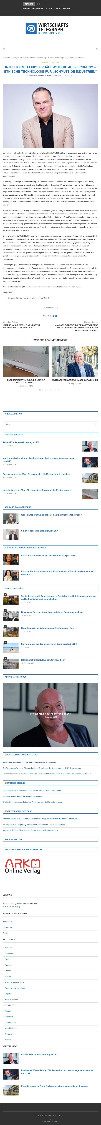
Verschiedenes (11, 1028)
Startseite (6, 58)
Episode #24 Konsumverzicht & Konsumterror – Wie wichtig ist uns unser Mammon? (57, 572)
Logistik (8, 994)
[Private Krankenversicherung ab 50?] (90, 446)
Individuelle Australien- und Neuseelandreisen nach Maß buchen (29, 762)
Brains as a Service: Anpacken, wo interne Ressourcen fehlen (52, 612)
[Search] (97, 49)
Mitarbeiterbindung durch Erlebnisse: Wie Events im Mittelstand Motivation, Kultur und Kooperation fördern (47, 774)
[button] (37, 4)
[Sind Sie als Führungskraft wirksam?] (11, 534)
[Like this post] (45, 316)
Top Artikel (9, 1017)
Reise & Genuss (11, 999)
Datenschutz (8, 927)
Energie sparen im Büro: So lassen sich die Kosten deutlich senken (36, 474)
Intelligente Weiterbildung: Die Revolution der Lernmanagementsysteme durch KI (38, 459)
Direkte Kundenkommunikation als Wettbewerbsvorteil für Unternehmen (32, 802)
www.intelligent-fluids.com (43, 287)
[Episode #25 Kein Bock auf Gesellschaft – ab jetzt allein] (11, 559)
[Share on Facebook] (48, 316)
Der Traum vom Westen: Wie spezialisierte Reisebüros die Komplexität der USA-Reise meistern (42, 768)
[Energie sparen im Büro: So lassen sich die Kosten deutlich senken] (90, 478)
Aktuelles (8, 948)
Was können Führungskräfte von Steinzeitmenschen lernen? (51, 515)
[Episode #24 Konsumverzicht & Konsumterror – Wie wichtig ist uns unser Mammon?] (11, 575)
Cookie (6, 933)
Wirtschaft (9, 1034)
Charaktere (9, 953)
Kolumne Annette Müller (15, 982)
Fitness (8, 971)
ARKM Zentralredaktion (51, 75)
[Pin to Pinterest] (53, 316)
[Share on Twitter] (51, 316)
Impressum (7, 922)
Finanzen (8, 965)
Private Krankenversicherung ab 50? (21, 442)
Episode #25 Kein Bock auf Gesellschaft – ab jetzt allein (48, 555)
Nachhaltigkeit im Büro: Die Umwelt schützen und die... (47, 8)
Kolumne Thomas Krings (15, 988)
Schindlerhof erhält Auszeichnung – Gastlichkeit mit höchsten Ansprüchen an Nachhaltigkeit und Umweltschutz (58, 597)
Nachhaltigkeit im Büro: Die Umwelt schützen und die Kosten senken (37, 490)
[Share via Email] (56, 316)
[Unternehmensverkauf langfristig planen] (75, 361)
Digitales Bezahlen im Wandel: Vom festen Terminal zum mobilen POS (32, 790)
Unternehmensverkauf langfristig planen (75, 380)
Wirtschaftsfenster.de (19, 811)
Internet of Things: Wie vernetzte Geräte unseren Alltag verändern (30, 830)
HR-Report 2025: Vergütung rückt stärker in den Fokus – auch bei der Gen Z (35, 824)
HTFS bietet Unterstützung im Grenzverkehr (43, 660)
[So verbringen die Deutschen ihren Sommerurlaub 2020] (11, 648)
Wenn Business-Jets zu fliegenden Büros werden (23, 796)
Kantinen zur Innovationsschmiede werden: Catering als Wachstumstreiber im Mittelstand (40, 819)
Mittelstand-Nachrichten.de (22, 755)
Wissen (8, 1040)
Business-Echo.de (16, 783)
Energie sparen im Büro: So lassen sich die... (43, 4)
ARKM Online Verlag (11, 907)
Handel (8, 976)
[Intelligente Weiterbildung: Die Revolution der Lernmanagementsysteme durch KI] (90, 462)
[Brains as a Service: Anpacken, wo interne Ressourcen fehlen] (11, 616)
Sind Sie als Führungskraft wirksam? (39, 531)
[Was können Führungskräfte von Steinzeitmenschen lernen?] (11, 518)
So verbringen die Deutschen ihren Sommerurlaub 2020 (49, 644)
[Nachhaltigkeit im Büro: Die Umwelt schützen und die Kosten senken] (26, 361)
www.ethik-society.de (71, 287)
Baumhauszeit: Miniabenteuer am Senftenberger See (47, 628)
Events (7, 959)
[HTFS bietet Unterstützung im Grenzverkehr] (11, 664)
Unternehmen (10, 1022)
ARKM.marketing (51, 308)
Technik (8, 1011)
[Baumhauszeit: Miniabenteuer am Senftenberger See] (11, 632)
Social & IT (9, 1005)
